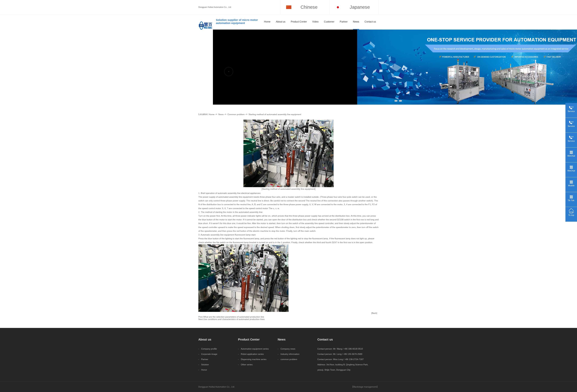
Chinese (309, 7)
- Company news (286, 349)
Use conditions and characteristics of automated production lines (234, 319)
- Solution (203, 364)
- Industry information (288, 354)
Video (315, 21)
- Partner (203, 359)
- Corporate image (207, 354)
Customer (329, 21)
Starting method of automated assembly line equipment (275, 114)
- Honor (202, 370)
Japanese (360, 7)
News (356, 21)
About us (280, 21)
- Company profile (207, 349)
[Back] (374, 313)
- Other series (245, 364)
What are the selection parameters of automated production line (233, 317)
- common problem (287, 359)
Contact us (370, 21)
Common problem (236, 114)
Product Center (299, 21)
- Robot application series (251, 354)
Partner (344, 21)
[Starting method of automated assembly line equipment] (288, 189)
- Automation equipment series (253, 349)
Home (267, 21)
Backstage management (365, 387)
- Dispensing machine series (252, 359)
